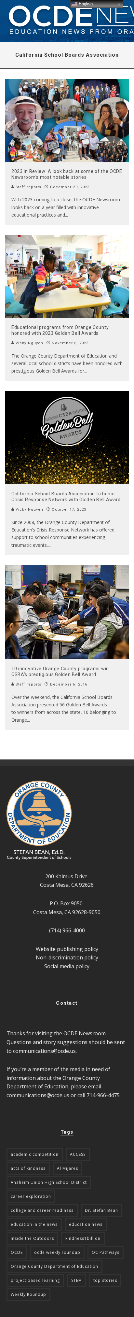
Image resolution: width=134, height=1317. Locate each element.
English (85, 3)
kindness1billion (82, 1238)
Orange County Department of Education (54, 1266)
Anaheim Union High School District (49, 1182)
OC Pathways (105, 1252)
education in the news (34, 1224)
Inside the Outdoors (32, 1238)
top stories (105, 1280)
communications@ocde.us (44, 1051)
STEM (76, 1280)
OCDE (17, 1252)
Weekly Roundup (28, 1294)
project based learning (35, 1280)
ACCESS (78, 1154)
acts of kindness (28, 1168)
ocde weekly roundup (57, 1252)
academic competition (35, 1154)
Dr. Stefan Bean (101, 1210)
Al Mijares (67, 1168)
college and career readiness (42, 1210)
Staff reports (27, 187)
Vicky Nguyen (28, 343)
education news (85, 1224)
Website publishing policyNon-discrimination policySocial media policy (67, 957)
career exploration (31, 1196)
